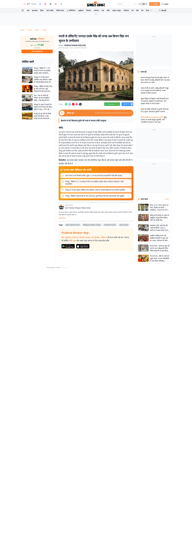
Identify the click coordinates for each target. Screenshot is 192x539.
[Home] (96, 4)
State (30, 30)
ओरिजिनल (72, 10)
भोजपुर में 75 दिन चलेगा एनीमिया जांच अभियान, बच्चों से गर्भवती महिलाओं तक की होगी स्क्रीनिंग (95, 190)
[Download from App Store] (82, 246)
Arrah (45, 30)
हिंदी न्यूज (72, 240)
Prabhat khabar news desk (75, 45)
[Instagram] (45, 4)
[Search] (134, 4)
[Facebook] (40, 4)
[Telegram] (61, 4)
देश (142, 10)
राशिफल (126, 10)
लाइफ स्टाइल (116, 10)
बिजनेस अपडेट (84, 237)
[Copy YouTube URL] (73, 104)
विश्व (147, 10)
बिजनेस (88, 10)
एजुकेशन (81, 10)
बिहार (42, 10)
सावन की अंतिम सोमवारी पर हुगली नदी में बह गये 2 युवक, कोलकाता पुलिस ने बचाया (154, 110)
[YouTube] (55, 4)
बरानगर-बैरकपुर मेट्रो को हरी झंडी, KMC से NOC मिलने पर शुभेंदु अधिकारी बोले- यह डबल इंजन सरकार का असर (155, 80)
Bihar (37, 30)
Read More (62, 218)
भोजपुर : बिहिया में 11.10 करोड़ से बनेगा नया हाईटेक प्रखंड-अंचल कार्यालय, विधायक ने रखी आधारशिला (94, 182)
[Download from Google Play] (68, 246)
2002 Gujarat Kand (73, 225)
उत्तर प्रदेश (49, 10)
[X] (50, 4)
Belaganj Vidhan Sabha (92, 225)
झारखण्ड (35, 10)
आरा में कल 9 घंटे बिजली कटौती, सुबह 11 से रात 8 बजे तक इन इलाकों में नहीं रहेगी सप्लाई (93, 175)
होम (28, 10)
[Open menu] (22, 10)
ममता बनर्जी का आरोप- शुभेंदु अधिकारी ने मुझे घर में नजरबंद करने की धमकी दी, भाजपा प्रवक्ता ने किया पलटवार (154, 90)
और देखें (166, 199)
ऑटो (108, 10)
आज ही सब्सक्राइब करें (37, 51)
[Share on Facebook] (69, 104)
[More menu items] (151, 10)
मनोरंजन (96, 10)
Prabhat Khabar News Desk (79, 208)
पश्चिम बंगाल (60, 10)
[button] (96, 76)
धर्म (132, 10)
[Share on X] (80, 104)
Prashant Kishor (110, 225)
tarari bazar (124, 225)
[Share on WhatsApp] (66, 104)
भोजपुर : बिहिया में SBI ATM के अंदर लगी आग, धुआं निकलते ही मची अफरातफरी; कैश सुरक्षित (94, 196)
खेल (137, 10)
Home (22, 30)
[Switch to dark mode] (143, 4)
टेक (103, 10)
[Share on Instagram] (76, 104)
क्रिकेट (97, 237)
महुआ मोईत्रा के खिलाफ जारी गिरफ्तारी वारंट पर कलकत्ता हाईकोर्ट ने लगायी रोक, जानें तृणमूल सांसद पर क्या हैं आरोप (155, 101)
